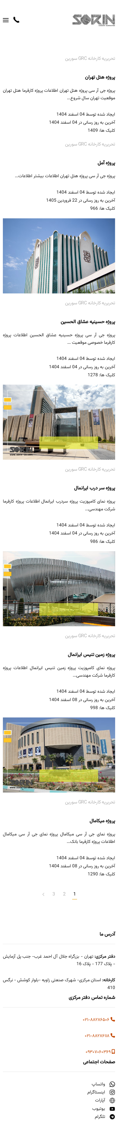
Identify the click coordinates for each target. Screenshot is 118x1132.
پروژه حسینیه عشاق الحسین (88, 322)
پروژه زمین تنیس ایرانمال (91, 654)
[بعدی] (43, 894)
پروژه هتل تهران (100, 77)
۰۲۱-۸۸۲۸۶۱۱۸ (98, 1035)
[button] (6, 20)
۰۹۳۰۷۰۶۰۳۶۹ (99, 1052)
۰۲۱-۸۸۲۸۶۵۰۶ (97, 1019)
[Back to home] (92, 20)
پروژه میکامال (102, 821)
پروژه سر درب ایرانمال (94, 488)
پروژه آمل (106, 163)
